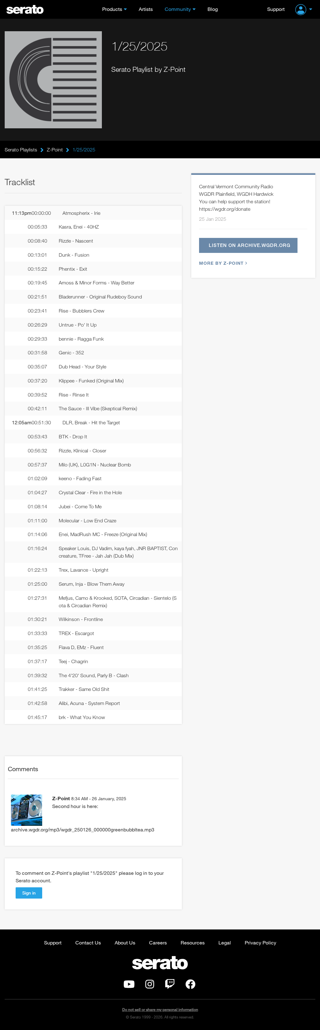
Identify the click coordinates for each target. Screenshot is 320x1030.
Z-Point (55, 149)
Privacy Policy (260, 942)
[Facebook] (190, 986)
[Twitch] (170, 986)
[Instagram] (149, 986)
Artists (146, 9)
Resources (193, 942)
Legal (224, 942)
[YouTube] (129, 986)
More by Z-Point (221, 263)
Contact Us (88, 942)
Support (276, 9)
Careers (158, 942)
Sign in (29, 892)
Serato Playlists (21, 149)
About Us (125, 942)
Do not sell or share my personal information (160, 1009)
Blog (213, 9)
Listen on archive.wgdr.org (249, 245)
